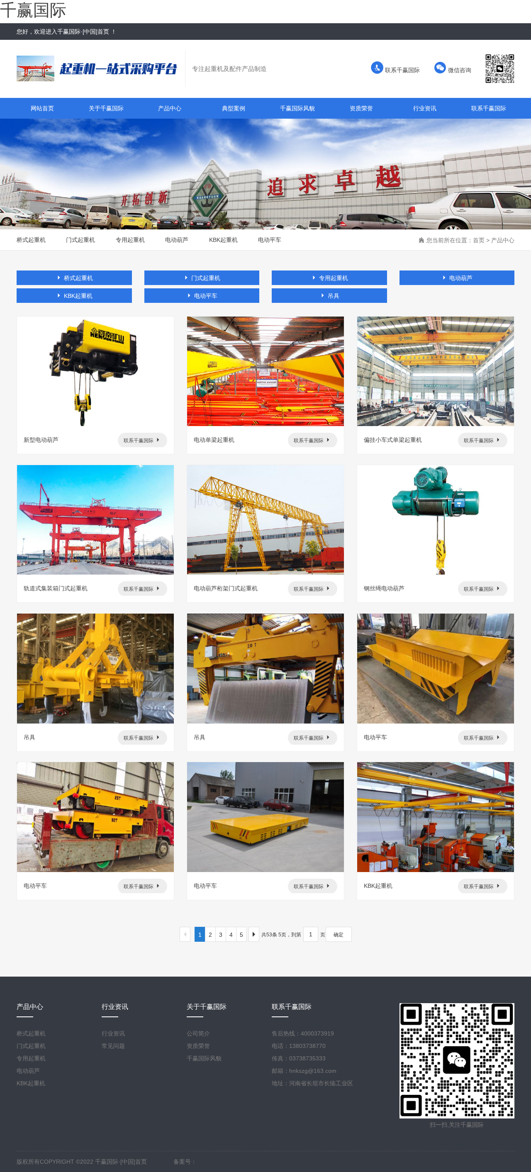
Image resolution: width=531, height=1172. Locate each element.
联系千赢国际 (401, 70)
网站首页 (42, 108)
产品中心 (169, 108)
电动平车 (269, 239)
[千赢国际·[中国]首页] (101, 68)
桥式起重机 (31, 239)
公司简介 (198, 1033)
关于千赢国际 (106, 108)
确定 (338, 935)
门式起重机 (80, 239)
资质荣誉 (361, 108)
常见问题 (113, 1046)
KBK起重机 (223, 239)
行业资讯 (424, 108)
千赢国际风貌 (297, 108)
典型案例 (233, 108)
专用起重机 (130, 239)
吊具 (332, 295)
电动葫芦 (176, 239)
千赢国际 (33, 10)
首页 (479, 240)
